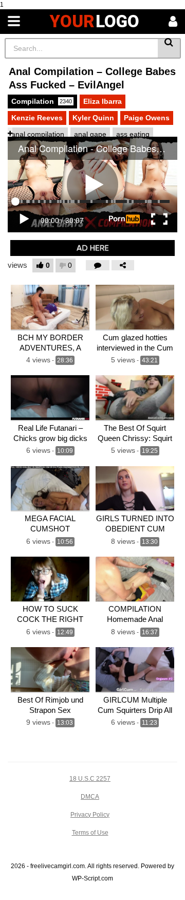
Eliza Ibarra (102, 101)
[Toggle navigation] (14, 21)
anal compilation (37, 134)
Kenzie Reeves (37, 118)
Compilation (41, 101)
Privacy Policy (89, 814)
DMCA (90, 796)
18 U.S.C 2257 (89, 778)
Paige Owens (147, 118)
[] (169, 48)
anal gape (90, 134)
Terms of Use (90, 832)
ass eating (133, 134)
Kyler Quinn (93, 118)
